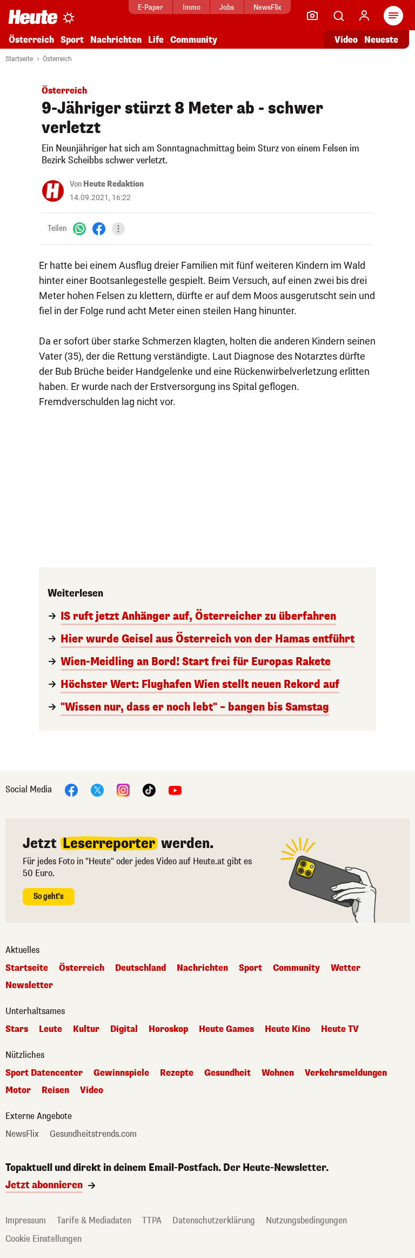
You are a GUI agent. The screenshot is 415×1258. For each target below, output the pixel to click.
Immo (191, 7)
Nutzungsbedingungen (306, 1220)
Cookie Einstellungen (43, 1238)
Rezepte (176, 1073)
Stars (16, 1029)
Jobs (226, 7)
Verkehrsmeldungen (346, 1073)
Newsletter (29, 985)
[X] (97, 789)
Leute (50, 1029)
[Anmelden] (364, 15)
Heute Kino (287, 1029)
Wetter (345, 968)
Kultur (86, 1029)
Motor (18, 1090)
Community (193, 39)
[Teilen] (118, 229)
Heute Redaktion (113, 184)
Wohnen (278, 1073)
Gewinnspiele (121, 1073)
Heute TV (340, 1029)
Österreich (31, 39)
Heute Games (226, 1029)
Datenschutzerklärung (213, 1220)
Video (346, 39)
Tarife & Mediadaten (94, 1220)
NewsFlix (267, 7)
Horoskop (168, 1029)
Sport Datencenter (44, 1073)
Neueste (381, 39)
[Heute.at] (33, 16)
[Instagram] (123, 789)
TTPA (152, 1220)
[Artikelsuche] (338, 15)
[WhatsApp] (79, 228)
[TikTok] (149, 789)
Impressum (25, 1220)
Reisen (55, 1090)
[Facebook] (98, 228)
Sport (72, 39)
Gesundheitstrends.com (93, 1134)
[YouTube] (175, 789)
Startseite (19, 59)
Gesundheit (227, 1073)
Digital (124, 1029)
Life (156, 39)
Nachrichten (202, 968)
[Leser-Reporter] (312, 15)
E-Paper (150, 7)
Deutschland (140, 968)
